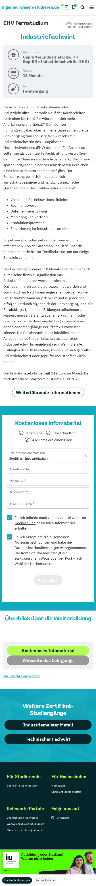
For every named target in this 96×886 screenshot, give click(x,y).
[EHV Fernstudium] (79, 25)
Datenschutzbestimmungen (37, 547)
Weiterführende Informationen (48, 392)
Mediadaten (58, 785)
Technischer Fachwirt (48, 739)
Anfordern (48, 580)
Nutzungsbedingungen (32, 542)
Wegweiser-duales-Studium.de (25, 823)
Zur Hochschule (45, 880)
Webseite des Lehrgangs (48, 660)
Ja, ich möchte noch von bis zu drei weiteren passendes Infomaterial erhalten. (50, 522)
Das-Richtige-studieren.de (23, 817)
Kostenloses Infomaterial (48, 650)
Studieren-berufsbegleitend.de (25, 830)
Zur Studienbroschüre (17, 880)
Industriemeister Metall (48, 725)
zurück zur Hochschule (21, 676)
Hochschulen (25, 523)
